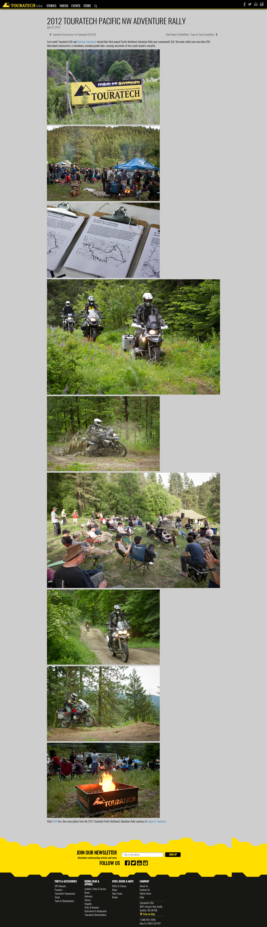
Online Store (145, 893)
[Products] (96, 6)
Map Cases (117, 893)
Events (75, 5)
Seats (57, 897)
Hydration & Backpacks (96, 911)
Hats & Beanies (92, 907)
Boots (87, 892)
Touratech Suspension (65, 893)
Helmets (88, 896)
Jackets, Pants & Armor (95, 889)
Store (87, 5)
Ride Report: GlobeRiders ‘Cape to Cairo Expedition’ (190, 34)
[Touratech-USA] (22, 4)
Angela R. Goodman (156, 821)
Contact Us (145, 890)
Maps (114, 890)
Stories (51, 5)
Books (115, 897)
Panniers (59, 890)
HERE (54, 821)
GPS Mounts (60, 886)
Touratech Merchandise (95, 915)
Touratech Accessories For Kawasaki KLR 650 (74, 34)
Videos (63, 5)
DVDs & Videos (119, 886)
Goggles (88, 903)
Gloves (88, 900)
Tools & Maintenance (64, 901)
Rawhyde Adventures (87, 42)
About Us (144, 886)
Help (142, 897)
